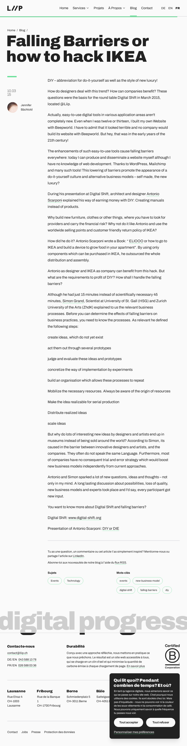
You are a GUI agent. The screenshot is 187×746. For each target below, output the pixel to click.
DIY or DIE (110, 528)
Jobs (24, 732)
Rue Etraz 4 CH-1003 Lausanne (14, 701)
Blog (133, 8)
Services (79, 8)
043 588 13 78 (27, 659)
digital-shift (126, 590)
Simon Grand (73, 301)
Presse (36, 732)
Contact (146, 8)
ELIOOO (136, 241)
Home (64, 8)
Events (55, 580)
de (163, 8)
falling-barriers (148, 590)
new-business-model (148, 580)
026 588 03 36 (27, 665)
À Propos (115, 8)
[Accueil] (14, 8)
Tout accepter (128, 722)
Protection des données (59, 732)
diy (167, 590)
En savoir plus (136, 666)
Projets (99, 8)
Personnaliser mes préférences (134, 732)
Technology (73, 580)
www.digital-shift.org (84, 518)
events (123, 580)
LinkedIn (78, 555)
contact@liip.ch (17, 652)
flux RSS (120, 562)
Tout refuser (160, 722)
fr (177, 8)
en (170, 8)
